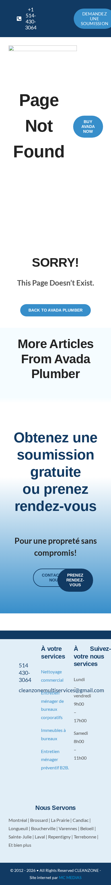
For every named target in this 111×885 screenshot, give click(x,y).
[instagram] (27, 703)
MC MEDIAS (70, 877)
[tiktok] (92, 693)
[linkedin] (18, 713)
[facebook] (10, 703)
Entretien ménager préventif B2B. (55, 759)
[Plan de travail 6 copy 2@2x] (43, 47)
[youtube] (10, 713)
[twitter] (18, 703)
